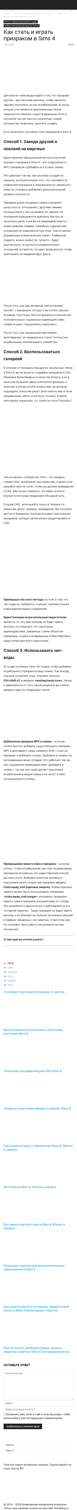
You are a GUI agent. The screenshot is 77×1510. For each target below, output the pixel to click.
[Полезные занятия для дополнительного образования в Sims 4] (23, 1258)
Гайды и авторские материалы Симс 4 (35, 15)
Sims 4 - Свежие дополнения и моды (34, 13)
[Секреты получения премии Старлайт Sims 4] (23, 1101)
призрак (12, 971)
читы (10, 984)
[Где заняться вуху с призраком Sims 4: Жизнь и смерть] (23, 1139)
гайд (10, 967)
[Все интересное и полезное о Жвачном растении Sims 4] (23, 1023)
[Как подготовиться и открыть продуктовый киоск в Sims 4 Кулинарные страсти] (23, 1300)
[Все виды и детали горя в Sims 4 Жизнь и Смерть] (23, 1217)
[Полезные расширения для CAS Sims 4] (23, 1064)
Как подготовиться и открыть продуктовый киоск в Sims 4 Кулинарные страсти (36, 1308)
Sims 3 (10, 1450)
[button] (6, 5)
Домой (7, 13)
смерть (11, 980)
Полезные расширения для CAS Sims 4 (32, 1071)
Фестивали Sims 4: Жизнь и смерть (30, 1187)
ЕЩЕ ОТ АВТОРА (54, 992)
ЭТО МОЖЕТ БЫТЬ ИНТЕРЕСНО (24, 992)
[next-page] (5, 1358)
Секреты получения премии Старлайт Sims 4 (37, 1108)
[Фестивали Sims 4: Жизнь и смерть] (23, 1180)
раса (10, 976)
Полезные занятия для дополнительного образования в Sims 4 (34, 1267)
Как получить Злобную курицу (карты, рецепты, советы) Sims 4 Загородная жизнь (36, 1349)
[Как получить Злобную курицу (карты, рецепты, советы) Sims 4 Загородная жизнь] (23, 1341)
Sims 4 (10, 1445)
